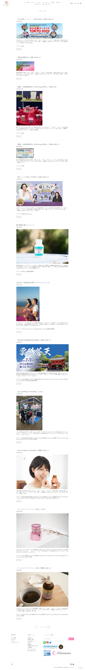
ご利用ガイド (30, 637)
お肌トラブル (24, 271)
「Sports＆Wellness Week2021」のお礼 (29, 391)
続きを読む (19, 49)
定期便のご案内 (31, 639)
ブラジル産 (35, 328)
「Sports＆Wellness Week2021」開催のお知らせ (32, 450)
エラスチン (56, 379)
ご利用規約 (30, 647)
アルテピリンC (24, 328)
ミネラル (44, 328)
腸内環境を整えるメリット (25, 225)
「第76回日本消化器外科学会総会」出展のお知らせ (33, 340)
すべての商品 (13, 637)
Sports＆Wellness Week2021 (26, 437)
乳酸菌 (28, 271)
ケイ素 (20, 380)
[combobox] (72, 3)
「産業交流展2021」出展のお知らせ (28, 57)
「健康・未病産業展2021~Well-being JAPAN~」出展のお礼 (36, 87)
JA (72, 3)
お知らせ (29, 642)
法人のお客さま (31, 641)
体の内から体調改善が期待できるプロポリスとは (32, 282)
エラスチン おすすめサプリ (30, 497)
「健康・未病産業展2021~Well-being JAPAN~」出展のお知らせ (38, 144)
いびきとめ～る (36, 437)
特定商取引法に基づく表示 (33, 645)
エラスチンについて (15, 642)
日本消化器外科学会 (33, 380)
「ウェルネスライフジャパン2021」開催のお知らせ (33, 568)
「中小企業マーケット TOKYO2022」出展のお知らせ (35, 19)
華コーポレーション (28, 213)
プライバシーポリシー (32, 648)
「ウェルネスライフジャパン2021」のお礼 (30, 509)
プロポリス (40, 328)
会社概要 (29, 644)
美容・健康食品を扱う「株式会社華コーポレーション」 (65, 667)
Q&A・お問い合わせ (32, 650)
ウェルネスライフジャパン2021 (44, 555)
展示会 (22, 46)
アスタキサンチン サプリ (49, 379)
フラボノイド (30, 328)
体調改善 (32, 271)
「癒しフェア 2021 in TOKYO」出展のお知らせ (32, 177)
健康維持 (52, 328)
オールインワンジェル (24, 439)
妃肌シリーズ (56, 497)
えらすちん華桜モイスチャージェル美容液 (29, 379)
